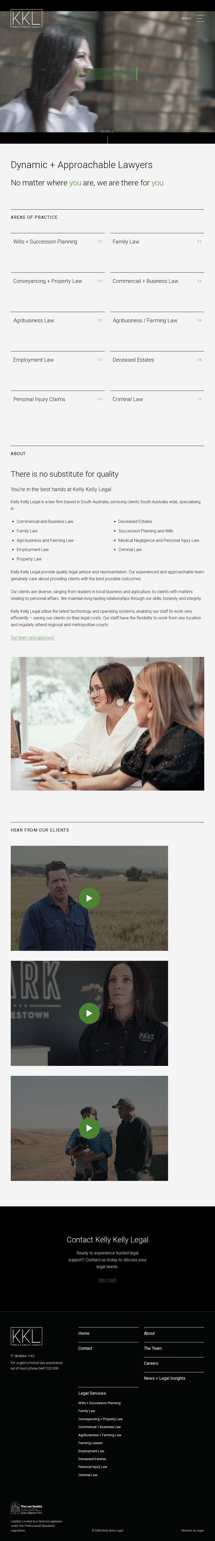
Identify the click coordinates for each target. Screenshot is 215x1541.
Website (186, 1530)
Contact (85, 1348)
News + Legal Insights (164, 1378)
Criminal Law (88, 1475)
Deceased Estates (92, 1459)
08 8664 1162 (24, 1356)
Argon (200, 1530)
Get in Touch (107, 1280)
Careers (151, 1363)
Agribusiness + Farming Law (99, 1435)
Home (83, 1333)
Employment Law (91, 1451)
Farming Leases (90, 1443)
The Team (153, 1348)
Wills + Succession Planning (99, 1403)
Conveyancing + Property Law (100, 1419)
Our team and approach (33, 637)
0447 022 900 (48, 1368)
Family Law (86, 1411)
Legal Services (92, 1393)
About (149, 1333)
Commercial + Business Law (99, 1427)
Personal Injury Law (92, 1467)
